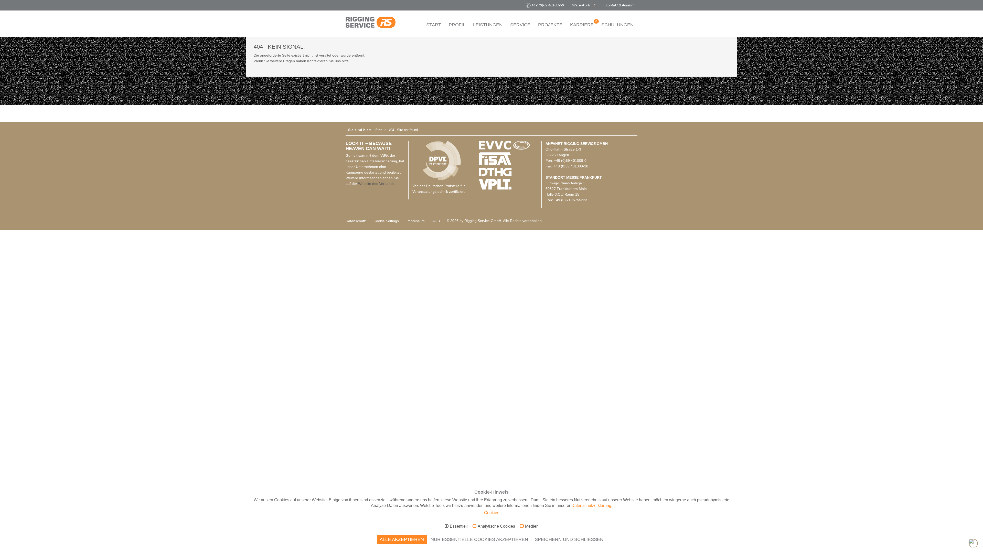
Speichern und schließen (569, 539)
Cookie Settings (386, 221)
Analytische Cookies (496, 526)
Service (520, 24)
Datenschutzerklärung (591, 505)
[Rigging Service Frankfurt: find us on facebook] (348, 5)
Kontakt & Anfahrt (619, 5)
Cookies (491, 513)
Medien (532, 526)
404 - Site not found (403, 130)
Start (433, 24)
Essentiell (459, 526)
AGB (436, 221)
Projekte (550, 24)
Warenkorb (583, 5)
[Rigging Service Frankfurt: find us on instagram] (356, 5)
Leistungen (488, 24)
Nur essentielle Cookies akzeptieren (479, 539)
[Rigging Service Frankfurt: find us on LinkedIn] (371, 5)
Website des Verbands (376, 184)
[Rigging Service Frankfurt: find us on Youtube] (364, 5)
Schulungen (617, 24)
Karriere (583, 23)
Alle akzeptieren (402, 539)
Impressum (416, 221)
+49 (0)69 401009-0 (547, 5)
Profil (457, 24)
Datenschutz (356, 221)
